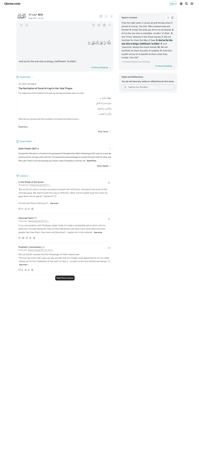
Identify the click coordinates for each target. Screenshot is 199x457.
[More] (109, 25)
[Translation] (172, 17)
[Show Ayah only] (101, 16)
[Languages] (181, 3)
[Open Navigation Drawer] (192, 3)
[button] (109, 43)
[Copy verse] (93, 25)
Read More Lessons (65, 278)
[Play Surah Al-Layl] (21, 25)
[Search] (186, 3)
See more (54, 203)
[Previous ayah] (106, 16)
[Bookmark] (26, 25)
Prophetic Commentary (30, 247)
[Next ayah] (111, 16)
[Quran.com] (12, 3)
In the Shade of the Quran (31, 182)
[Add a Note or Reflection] (104, 25)
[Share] (98, 25)
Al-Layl (33, 14)
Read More (23, 127)
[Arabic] (168, 17)
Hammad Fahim (26, 218)
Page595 (32, 18)
